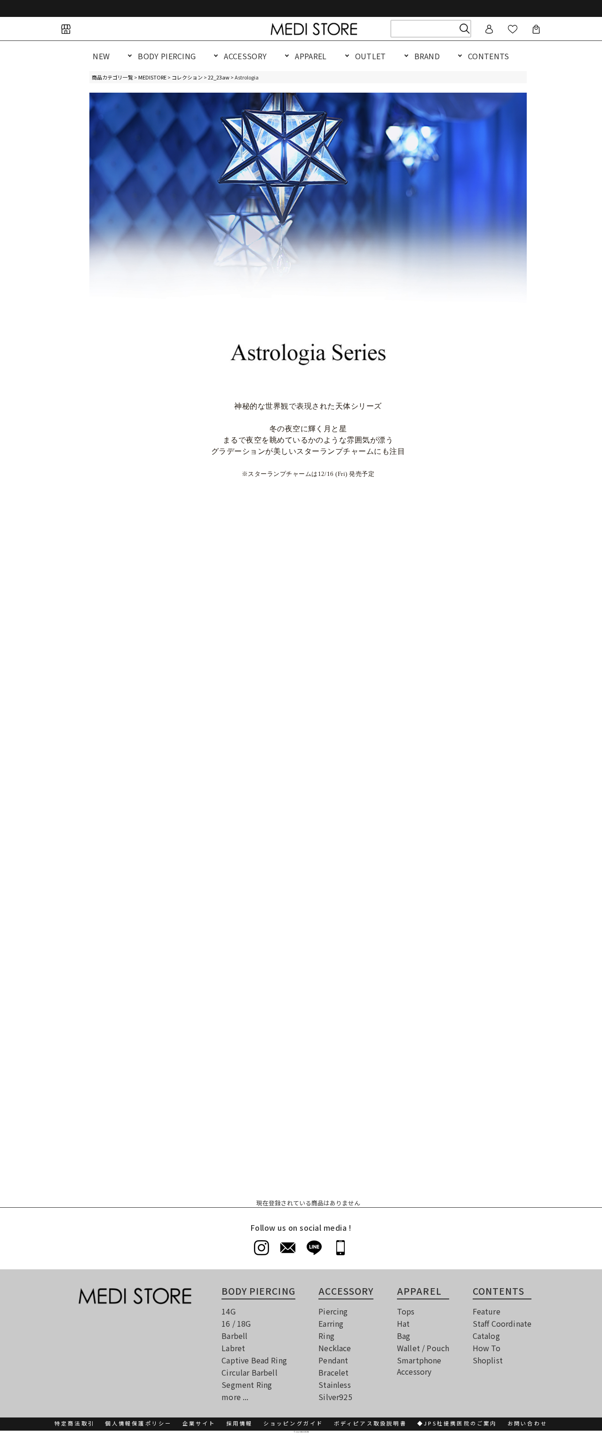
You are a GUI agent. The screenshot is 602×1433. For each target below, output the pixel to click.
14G (228, 1311)
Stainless (334, 1384)
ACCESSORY (245, 56)
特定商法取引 (75, 1423)
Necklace (334, 1348)
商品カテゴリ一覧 (112, 77)
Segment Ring (247, 1384)
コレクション (187, 77)
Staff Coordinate (502, 1323)
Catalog (486, 1335)
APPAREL (310, 56)
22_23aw (219, 77)
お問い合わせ (527, 1423)
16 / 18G (236, 1323)
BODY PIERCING (167, 56)
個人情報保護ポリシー (138, 1423)
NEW (101, 56)
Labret (233, 1348)
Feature (486, 1311)
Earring (330, 1323)
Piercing (333, 1311)
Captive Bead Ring (254, 1360)
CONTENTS (488, 56)
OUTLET (370, 56)
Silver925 (335, 1396)
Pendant (333, 1360)
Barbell (234, 1335)
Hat (403, 1323)
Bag (403, 1335)
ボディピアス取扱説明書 (370, 1423)
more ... (235, 1396)
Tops (406, 1311)
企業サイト (199, 1423)
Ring (326, 1335)
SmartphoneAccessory (419, 1365)
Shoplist (488, 1360)
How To (487, 1348)
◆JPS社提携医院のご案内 (457, 1423)
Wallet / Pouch (423, 1348)
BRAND (427, 56)
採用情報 (239, 1423)
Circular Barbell (249, 1372)
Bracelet (333, 1372)
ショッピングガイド (293, 1423)
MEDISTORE (152, 77)
